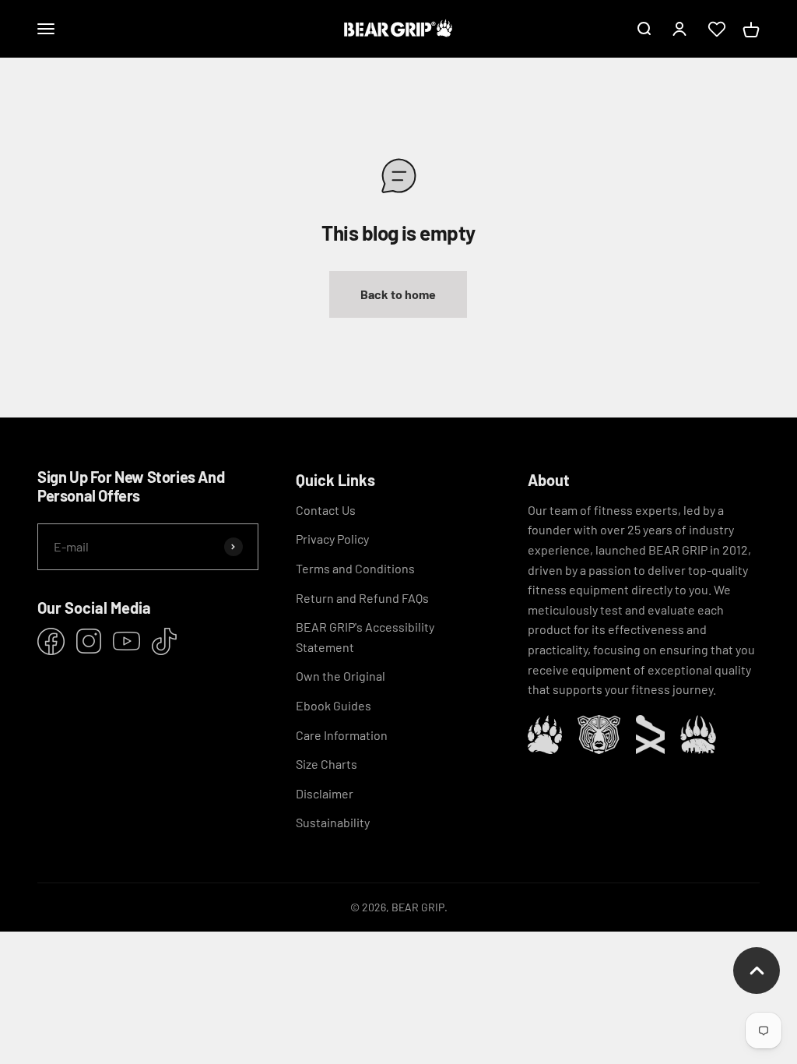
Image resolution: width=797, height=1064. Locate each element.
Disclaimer (324, 793)
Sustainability (333, 822)
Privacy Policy (332, 538)
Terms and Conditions (355, 568)
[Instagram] (88, 641)
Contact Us (326, 509)
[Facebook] (51, 641)
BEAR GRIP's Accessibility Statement (365, 636)
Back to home (398, 294)
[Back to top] (756, 970)
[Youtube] (126, 641)
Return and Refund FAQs (362, 597)
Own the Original (340, 675)
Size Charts (326, 763)
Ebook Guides (333, 705)
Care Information (342, 735)
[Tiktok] (164, 641)
